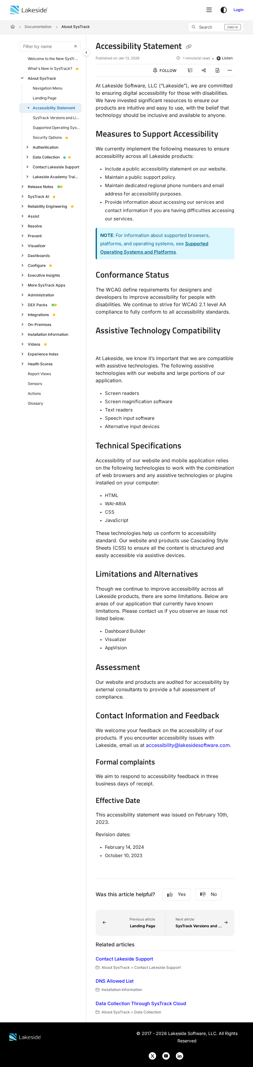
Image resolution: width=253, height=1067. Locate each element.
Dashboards (39, 255)
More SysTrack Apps (46, 285)
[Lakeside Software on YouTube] (164, 1055)
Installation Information (48, 334)
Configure (37, 265)
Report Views (39, 373)
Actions (34, 393)
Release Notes (40, 186)
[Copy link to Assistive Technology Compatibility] (105, 344)
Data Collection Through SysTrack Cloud (141, 1003)
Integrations (38, 314)
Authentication (45, 147)
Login (238, 9)
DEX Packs (38, 304)
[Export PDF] (217, 70)
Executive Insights (44, 275)
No (214, 894)
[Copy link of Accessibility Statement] (188, 47)
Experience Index (43, 353)
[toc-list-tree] (190, 70)
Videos (34, 344)
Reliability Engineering (47, 206)
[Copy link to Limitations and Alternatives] (208, 575)
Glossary (35, 403)
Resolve (35, 225)
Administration (41, 294)
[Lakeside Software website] (25, 1036)
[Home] (28, 10)
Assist (33, 216)
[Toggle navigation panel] (86, 52)
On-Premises (40, 324)
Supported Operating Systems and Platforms (56, 127)
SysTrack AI (38, 196)
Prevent (35, 235)
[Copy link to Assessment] (150, 668)
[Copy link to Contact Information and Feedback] (229, 716)
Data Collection (46, 156)
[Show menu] (209, 10)
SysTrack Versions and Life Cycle (56, 117)
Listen (227, 58)
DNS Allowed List (115, 981)
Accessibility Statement (54, 107)
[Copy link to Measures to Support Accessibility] (228, 134)
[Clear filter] (76, 46)
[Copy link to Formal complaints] (164, 763)
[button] (216, 27)
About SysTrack (75, 26)
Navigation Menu (47, 88)
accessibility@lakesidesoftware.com (188, 745)
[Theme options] (224, 10)
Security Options (47, 137)
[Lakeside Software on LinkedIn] (177, 1055)
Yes (182, 894)
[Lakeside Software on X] (150, 1055)
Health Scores (40, 363)
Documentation (38, 26)
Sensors (35, 383)
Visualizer (37, 245)
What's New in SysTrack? (50, 68)
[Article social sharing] (204, 70)
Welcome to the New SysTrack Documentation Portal (54, 58)
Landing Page (44, 97)
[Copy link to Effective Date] (150, 801)
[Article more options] (229, 70)
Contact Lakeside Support (56, 166)
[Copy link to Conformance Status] (179, 275)
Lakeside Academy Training (56, 176)
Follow (167, 70)
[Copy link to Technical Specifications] (191, 446)
